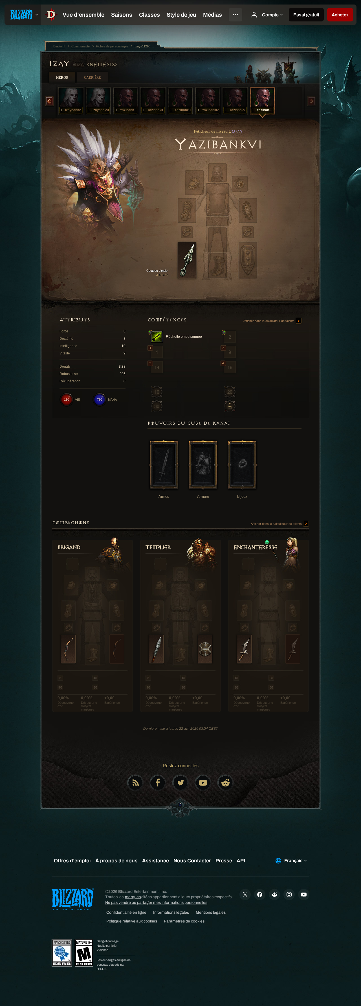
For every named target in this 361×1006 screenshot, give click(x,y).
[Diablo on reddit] (225, 782)
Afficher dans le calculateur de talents (269, 321)
